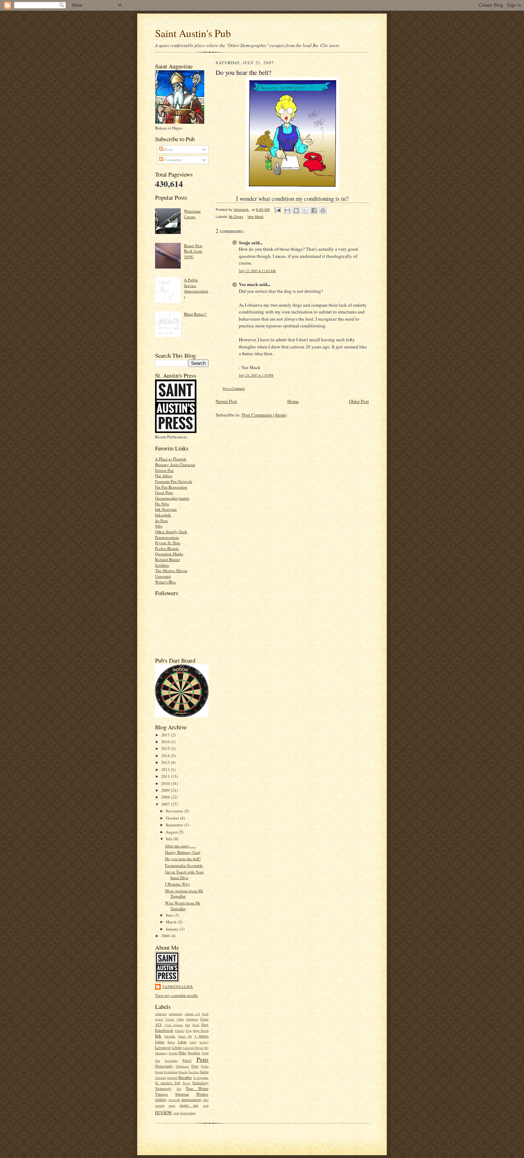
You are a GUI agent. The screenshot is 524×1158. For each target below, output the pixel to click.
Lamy (193, 1042)
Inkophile (163, 514)
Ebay (205, 1024)
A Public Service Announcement (196, 288)
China (180, 1019)
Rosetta (183, 1072)
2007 (166, 804)
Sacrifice (193, 1072)
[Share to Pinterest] (323, 210)
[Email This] (287, 210)
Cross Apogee (173, 1025)
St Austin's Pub (167, 1082)
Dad (187, 1025)
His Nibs (162, 503)
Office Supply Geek (171, 531)
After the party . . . (180, 845)
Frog (188, 1031)
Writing (202, 1094)
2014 (166, 755)
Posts (168, 149)
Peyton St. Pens (167, 542)
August (172, 832)
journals (159, 1105)
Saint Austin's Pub (193, 33)
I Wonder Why (177, 884)
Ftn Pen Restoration (171, 487)
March (172, 921)
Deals (195, 1025)
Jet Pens (161, 520)
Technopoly (163, 1088)
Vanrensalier (177, 986)
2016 (166, 741)
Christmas (192, 1019)
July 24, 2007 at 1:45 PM (256, 375)
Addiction (160, 1014)
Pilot (195, 1065)
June (170, 915)
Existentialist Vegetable (184, 865)
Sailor (204, 1071)
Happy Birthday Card (182, 852)
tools (176, 1113)
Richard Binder (167, 559)
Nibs (159, 526)
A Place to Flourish (170, 458)
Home (293, 401)
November (175, 810)
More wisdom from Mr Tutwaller (184, 893)
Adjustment (175, 1014)
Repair (159, 1072)
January (173, 929)
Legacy (204, 1042)
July (170, 838)
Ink (158, 1035)
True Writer (197, 1088)
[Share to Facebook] (314, 210)
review (163, 1111)
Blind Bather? (195, 314)
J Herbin (202, 1036)
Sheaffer (185, 1077)
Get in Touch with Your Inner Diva (184, 874)
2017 (166, 735)
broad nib (174, 1100)
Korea (171, 1042)
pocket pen (189, 1105)
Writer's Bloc (165, 582)
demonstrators (191, 1099)
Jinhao (159, 1041)
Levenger (163, 1047)
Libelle (177, 1047)
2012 (166, 769)
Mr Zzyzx (236, 217)
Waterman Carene (192, 213)
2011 (166, 776)
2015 (166, 748)
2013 (166, 762)
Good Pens (164, 492)
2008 (166, 797)
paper (172, 1105)
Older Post (359, 401)
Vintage (161, 1094)
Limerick (188, 1048)
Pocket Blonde (167, 548)
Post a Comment (234, 388)
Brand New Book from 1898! (193, 251)
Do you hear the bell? (183, 858)
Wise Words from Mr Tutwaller (182, 905)
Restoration (171, 1072)
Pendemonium (167, 537)
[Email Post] (277, 209)
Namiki (173, 1053)
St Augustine (201, 1078)
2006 (166, 935)
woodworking (188, 1113)
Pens (202, 1059)
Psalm (205, 1066)
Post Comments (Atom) (264, 415)
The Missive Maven (171, 570)
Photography (164, 1065)
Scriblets (162, 565)
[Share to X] (305, 210)
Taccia (186, 1083)
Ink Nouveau (166, 509)
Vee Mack (255, 217)
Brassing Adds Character (175, 464)
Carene (169, 1019)
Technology (200, 1082)
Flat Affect (163, 475)
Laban (182, 1041)
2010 (166, 783)
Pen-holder (171, 1060)
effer (206, 1100)
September (175, 824)
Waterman (182, 1094)
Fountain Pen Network (173, 481)
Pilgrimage (182, 1066)
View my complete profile (176, 995)
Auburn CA (192, 1014)
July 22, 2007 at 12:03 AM (257, 271)
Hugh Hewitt (201, 1031)
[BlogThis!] (296, 210)
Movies (199, 1048)
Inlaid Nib (185, 1036)
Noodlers (193, 1052)
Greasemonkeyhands (172, 498)
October (173, 818)
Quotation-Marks (169, 553)
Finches (179, 1031)
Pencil (187, 1060)
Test (178, 1089)
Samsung (160, 1078)
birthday (161, 1099)
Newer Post (226, 401)
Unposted (163, 576)
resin (206, 1105)
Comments (172, 159)
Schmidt (172, 1078)
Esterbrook (164, 1030)
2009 (166, 790)
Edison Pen (164, 470)
